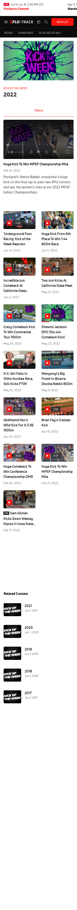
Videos (38, 110)
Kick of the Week (15, 88)
